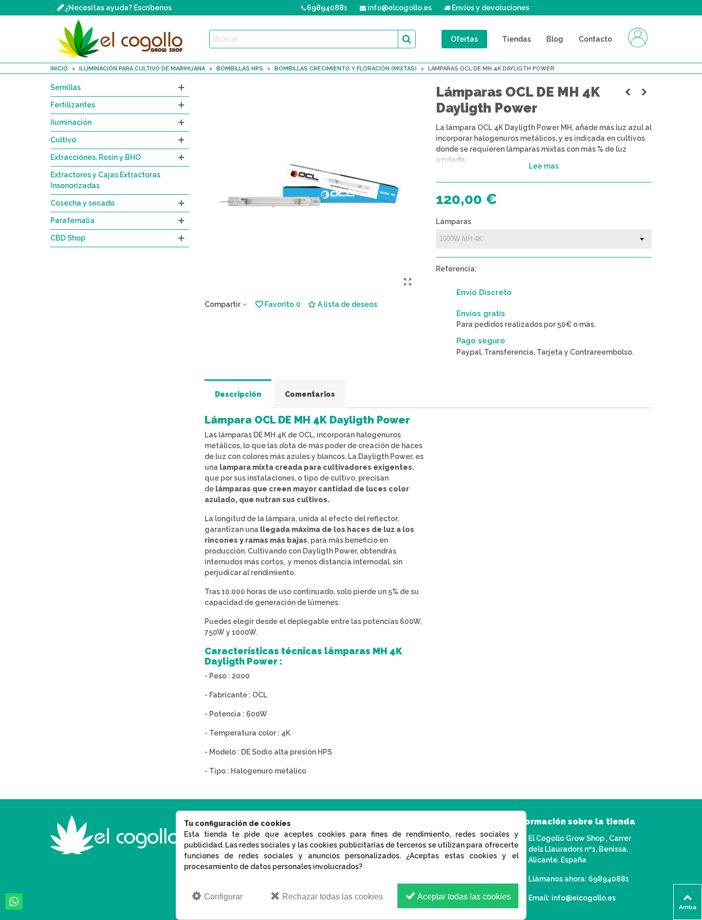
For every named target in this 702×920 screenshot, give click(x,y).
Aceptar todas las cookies (463, 896)
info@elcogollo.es (583, 898)
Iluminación (70, 122)
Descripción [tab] (238, 394)
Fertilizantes (72, 105)
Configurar (222, 896)
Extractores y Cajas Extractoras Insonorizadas (105, 180)
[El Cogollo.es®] (122, 39)
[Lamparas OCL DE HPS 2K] (627, 92)
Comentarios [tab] (310, 394)
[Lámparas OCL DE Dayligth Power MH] (407, 282)
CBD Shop (67, 238)
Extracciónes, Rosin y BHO (95, 157)
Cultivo (63, 140)
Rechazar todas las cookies (331, 896)
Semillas (65, 87)
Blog (554, 39)
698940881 (608, 879)
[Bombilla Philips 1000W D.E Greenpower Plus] (644, 92)
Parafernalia (72, 220)
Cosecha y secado (82, 203)
